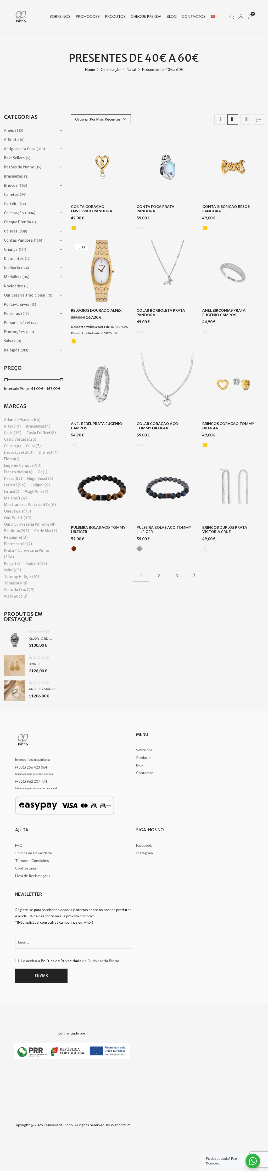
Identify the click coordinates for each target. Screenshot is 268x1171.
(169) (38, 240)
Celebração (111, 69)
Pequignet (13, 537)
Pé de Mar (43, 530)
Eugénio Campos (19, 465)
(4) (47, 426)
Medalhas (12, 277)
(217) (25, 314)
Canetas (11, 194)
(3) (45, 491)
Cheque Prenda (17, 222)
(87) (18, 478)
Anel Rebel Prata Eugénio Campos (96, 426)
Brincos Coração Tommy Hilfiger (228, 426)
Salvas (9, 341)
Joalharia (12, 267)
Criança (11, 249)
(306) (23, 185)
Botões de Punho (19, 167)
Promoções (14, 331)
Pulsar (9, 563)
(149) (22, 583)
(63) (17, 570)
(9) (47, 485)
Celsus (9, 446)
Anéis (9, 130)
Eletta (9, 459)
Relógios (11, 350)
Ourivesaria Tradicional (24, 295)
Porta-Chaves (16, 304)
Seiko (9, 570)
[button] (250, 16)
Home (90, 69)
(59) (27, 517)
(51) (35, 576)
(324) (9, 557)
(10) (17, 426)
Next (194, 575)
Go (40, 472)
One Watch (14, 517)
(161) (22, 250)
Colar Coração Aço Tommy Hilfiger (157, 426)
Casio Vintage (16, 439)
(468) (50, 524)
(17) (28, 259)
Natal (131, 69)
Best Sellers (14, 158)
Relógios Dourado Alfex (96, 310)
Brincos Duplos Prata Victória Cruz (224, 529)
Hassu (9, 478)
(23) (43, 563)
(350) (41, 149)
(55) (17, 432)
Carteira (11, 203)
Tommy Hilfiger (18, 576)
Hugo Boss (36, 478)
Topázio (11, 583)
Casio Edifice (37, 432)
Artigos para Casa (19, 148)
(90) (37, 465)
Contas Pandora (18, 240)
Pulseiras (12, 313)
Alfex (9, 426)
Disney (45, 452)
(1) (34, 222)
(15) (38, 167)
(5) (28, 158)
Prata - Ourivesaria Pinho (26, 550)
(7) (38, 446)
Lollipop (37, 485)
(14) (23, 204)
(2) (26, 176)
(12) (24, 596)
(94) (21, 485)
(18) (52, 432)
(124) (25, 268)
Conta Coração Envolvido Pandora (91, 208)
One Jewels (13, 511)
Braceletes (13, 176)
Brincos (10, 185)
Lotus (9, 491)
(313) (24, 350)
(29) (23, 195)
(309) (23, 231)
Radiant (32, 563)
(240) (28, 452)
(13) (33, 304)
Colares (10, 231)
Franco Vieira (15, 472)
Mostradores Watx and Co (27, 504)
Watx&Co (12, 596)
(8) (22, 140)
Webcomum (120, 1125)
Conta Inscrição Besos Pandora (226, 208)
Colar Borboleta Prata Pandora (161, 312)
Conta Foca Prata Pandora (155, 208)
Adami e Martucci (19, 419)
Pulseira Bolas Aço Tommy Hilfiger (98, 529)
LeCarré (11, 485)
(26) (32, 439)
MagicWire (33, 491)
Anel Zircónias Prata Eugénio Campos (223, 312)
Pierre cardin (15, 544)
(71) (49, 295)
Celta (30, 446)
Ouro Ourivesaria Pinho (24, 524)
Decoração (13, 452)
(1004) (30, 213)
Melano (10, 498)
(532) (19, 131)
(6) (37, 419)
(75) (27, 511)
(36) (49, 478)
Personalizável (17, 322)
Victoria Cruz (15, 589)
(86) (26, 277)
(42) (34, 323)
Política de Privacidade (61, 961)
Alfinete (11, 139)
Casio (9, 432)
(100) (30, 332)
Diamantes (14, 258)
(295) (24, 530)
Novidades (13, 286)
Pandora (11, 530)
